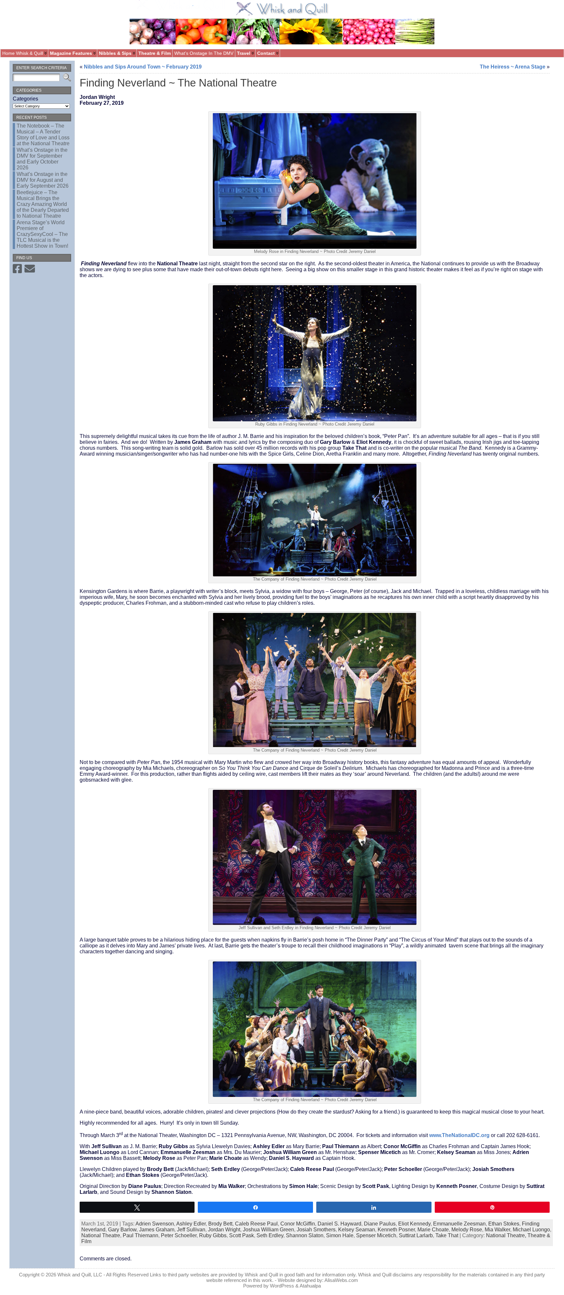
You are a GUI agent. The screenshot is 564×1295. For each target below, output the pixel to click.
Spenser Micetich (376, 1235)
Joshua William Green (268, 1229)
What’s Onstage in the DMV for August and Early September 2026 (43, 180)
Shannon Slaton (304, 1235)
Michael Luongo (531, 1229)
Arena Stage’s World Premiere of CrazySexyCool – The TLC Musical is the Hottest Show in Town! (42, 234)
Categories (25, 98)
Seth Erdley (270, 1235)
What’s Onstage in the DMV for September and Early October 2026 (42, 158)
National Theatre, (506, 1235)
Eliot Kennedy (414, 1223)
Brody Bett (220, 1223)
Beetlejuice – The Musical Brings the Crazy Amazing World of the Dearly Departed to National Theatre (43, 204)
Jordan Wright (224, 1229)
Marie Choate (433, 1229)
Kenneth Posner (396, 1229)
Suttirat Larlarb (416, 1235)
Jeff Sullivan (191, 1229)
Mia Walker (497, 1229)
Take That (446, 1235)
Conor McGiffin (297, 1223)
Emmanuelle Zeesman (459, 1223)
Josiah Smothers (316, 1229)
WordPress (282, 1285)
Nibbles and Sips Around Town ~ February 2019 (143, 67)
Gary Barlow (122, 1229)
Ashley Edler (191, 1223)
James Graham (156, 1229)
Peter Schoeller (178, 1235)
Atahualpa (310, 1285)
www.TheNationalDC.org (459, 1135)
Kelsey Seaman (356, 1229)
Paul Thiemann (140, 1235)
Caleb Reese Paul (256, 1223)
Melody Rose (466, 1229)
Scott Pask (241, 1235)
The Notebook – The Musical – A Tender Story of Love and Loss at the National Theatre (43, 134)
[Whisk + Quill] (282, 24)
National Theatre (100, 1235)
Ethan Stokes (503, 1223)
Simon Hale (339, 1235)
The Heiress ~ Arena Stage (512, 67)
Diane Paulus (380, 1223)
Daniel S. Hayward (339, 1223)
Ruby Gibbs (213, 1235)
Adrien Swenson (154, 1223)
